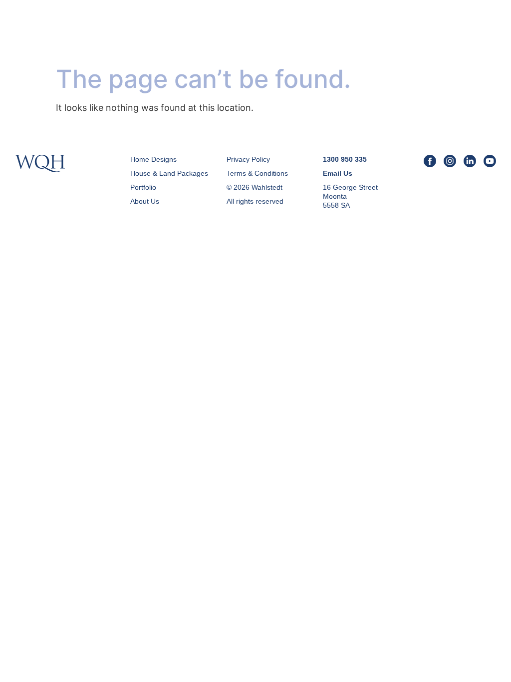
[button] (487, 34)
